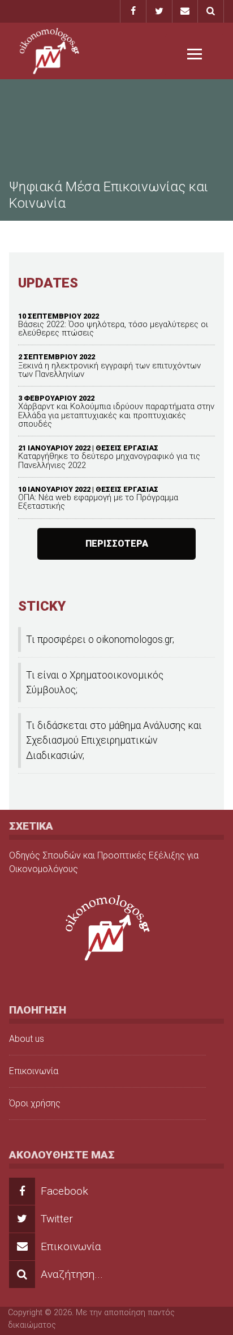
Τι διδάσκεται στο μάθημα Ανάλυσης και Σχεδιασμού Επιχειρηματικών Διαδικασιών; (114, 740)
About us (26, 1038)
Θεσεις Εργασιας (127, 448)
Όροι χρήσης (35, 1103)
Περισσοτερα (116, 543)
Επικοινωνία (33, 1071)
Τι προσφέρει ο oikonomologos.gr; (100, 639)
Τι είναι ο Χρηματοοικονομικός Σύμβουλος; (94, 682)
